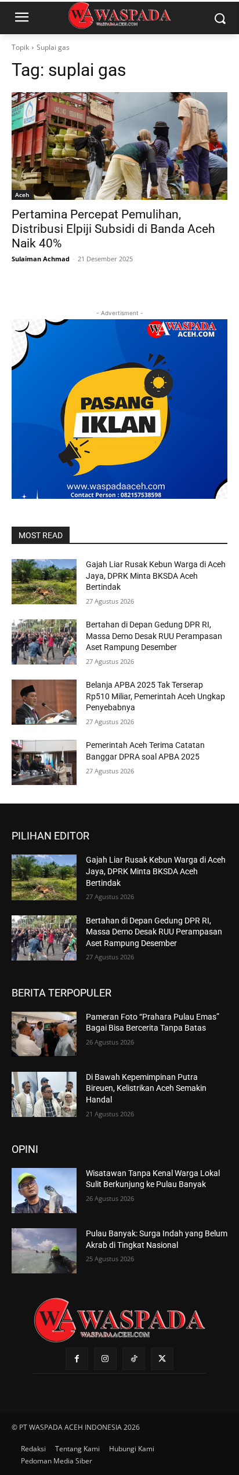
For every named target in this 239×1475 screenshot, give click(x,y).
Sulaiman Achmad (41, 258)
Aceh (22, 195)
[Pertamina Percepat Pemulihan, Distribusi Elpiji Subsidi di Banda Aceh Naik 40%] (119, 146)
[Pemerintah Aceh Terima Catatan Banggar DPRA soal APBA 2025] (44, 762)
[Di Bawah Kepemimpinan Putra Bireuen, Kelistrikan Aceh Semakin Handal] (44, 1094)
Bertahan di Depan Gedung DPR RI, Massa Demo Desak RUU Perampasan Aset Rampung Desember (154, 636)
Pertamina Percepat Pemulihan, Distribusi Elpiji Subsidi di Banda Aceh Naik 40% (113, 228)
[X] (162, 1359)
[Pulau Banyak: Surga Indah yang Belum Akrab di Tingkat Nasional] (44, 1250)
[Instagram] (105, 1359)
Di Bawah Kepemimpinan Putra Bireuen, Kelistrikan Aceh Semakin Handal (146, 1088)
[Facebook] (77, 1359)
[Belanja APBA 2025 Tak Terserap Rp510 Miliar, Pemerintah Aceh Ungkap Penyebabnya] (44, 702)
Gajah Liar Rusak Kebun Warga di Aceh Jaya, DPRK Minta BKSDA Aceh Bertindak (156, 576)
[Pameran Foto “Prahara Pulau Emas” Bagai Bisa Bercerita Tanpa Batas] (44, 1034)
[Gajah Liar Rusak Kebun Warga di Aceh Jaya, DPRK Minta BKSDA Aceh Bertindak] (44, 581)
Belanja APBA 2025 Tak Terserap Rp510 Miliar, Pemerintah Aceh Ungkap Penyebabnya (155, 696)
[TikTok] (133, 1359)
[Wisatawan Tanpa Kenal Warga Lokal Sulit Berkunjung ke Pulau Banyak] (44, 1190)
